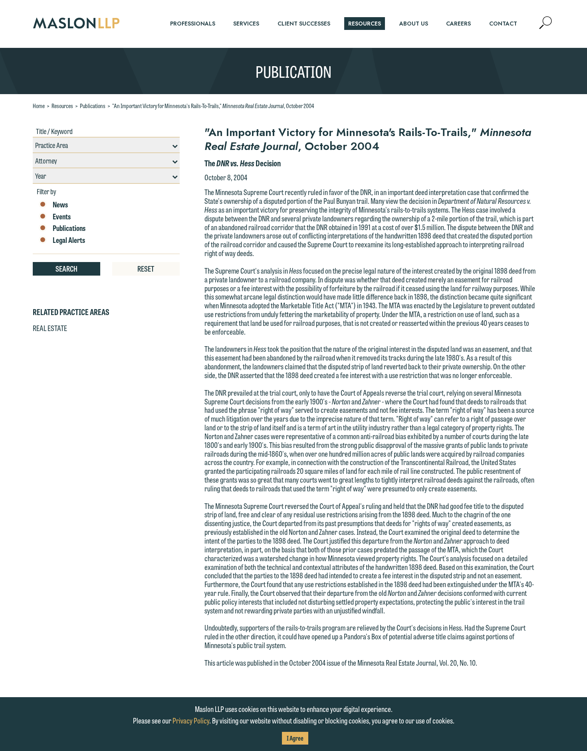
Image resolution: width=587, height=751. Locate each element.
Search (66, 268)
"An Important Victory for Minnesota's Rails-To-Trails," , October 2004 (213, 105)
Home (39, 105)
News (60, 204)
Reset (145, 268)
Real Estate (50, 327)
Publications (92, 105)
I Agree (295, 738)
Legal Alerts (69, 240)
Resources (62, 105)
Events (62, 216)
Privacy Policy (191, 720)
